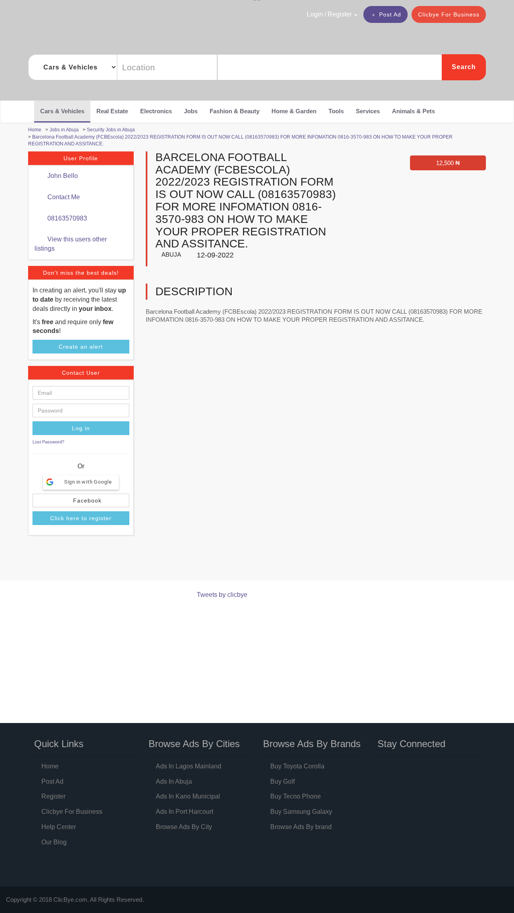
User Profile (80, 158)
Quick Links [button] (59, 743)
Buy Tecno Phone (295, 796)
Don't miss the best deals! (81, 273)
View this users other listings (71, 244)
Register (53, 796)
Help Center (58, 826)
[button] (314, 14)
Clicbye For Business (448, 14)
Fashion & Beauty (234, 111)
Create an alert (81, 346)
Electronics (156, 111)
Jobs (191, 111)
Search (464, 66)
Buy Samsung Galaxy (301, 811)
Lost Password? (48, 441)
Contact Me (63, 197)
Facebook (86, 500)
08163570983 (66, 218)
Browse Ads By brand (301, 826)
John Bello (62, 175)
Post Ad (390, 14)
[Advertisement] (174, 559)
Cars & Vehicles (62, 111)
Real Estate (112, 111)
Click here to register (81, 518)
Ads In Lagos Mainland (188, 766)
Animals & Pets (413, 111)
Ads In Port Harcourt (184, 811)
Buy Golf (282, 781)
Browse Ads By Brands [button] (312, 743)
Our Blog (54, 842)
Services (368, 111)
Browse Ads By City (184, 826)
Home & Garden (293, 111)
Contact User (81, 373)
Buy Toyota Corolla (297, 766)
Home (50, 766)
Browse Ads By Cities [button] (194, 743)
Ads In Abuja (174, 781)
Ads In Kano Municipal (188, 796)
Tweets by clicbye (222, 594)
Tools (336, 111)
